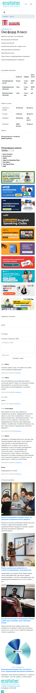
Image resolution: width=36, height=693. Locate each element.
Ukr (26, 4)
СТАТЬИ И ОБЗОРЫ (7, 480)
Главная (5, 16)
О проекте (5, 686)
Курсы (12, 16)
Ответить (18, 373)
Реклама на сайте (14, 686)
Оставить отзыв (18, 358)
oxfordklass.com (6, 29)
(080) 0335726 (6, 138)
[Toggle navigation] (31, 4)
